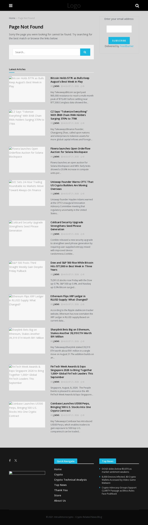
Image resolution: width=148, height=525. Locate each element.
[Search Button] (137, 5)
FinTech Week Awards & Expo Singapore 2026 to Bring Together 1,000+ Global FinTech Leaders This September (72, 372)
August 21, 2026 (71, 86)
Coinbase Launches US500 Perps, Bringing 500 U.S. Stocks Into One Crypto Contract (71, 407)
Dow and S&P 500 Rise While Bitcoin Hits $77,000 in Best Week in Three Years (72, 266)
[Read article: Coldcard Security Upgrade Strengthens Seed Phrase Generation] (27, 233)
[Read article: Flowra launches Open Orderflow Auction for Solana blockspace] (27, 160)
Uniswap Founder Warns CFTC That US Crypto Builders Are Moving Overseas (72, 185)
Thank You (61, 490)
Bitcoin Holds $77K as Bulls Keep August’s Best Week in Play (70, 79)
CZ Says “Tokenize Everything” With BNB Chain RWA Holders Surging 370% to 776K (69, 115)
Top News (60, 485)
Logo (74, 5)
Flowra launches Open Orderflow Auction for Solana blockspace (70, 150)
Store (57, 495)
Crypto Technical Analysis (70, 479)
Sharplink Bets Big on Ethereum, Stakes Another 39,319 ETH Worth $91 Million (71, 333)
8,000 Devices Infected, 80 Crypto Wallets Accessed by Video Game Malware (119, 479)
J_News (56, 86)
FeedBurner (127, 46)
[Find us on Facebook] (10, 460)
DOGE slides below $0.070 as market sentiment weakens (117, 470)
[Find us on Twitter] (15, 460)
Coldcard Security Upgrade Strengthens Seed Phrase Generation (67, 225)
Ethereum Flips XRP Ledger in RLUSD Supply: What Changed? (69, 297)
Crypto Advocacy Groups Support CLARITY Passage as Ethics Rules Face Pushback (119, 490)
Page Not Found (26, 18)
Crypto (58, 474)
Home (12, 18)
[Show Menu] (10, 5)
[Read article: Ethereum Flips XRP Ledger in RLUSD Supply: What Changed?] (27, 307)
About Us (60, 500)
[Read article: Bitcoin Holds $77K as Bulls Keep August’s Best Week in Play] (27, 89)
